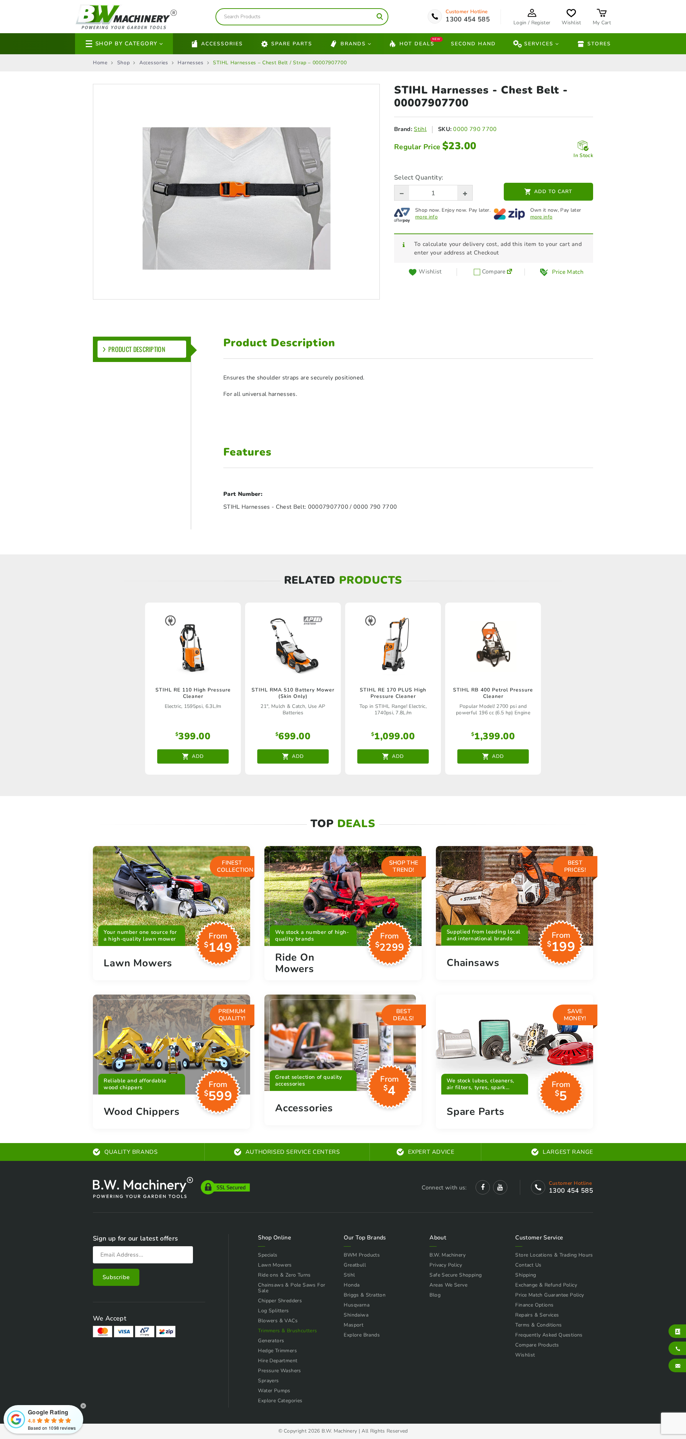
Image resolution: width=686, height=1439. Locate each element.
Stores (599, 43)
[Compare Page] (509, 272)
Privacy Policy (445, 1265)
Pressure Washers (279, 1370)
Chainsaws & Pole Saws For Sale (291, 1288)
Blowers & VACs (278, 1320)
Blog (435, 1295)
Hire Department (277, 1360)
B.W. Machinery (447, 1255)
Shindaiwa (356, 1315)
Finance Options (534, 1305)
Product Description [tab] (136, 349)
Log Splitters (273, 1310)
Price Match (567, 272)
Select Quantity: (418, 177)
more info (426, 217)
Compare (493, 272)
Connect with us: (444, 1188)
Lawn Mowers (275, 1265)
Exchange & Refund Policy (546, 1285)
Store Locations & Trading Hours (554, 1255)
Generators (271, 1340)
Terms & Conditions (538, 1325)
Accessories (222, 43)
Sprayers (268, 1380)
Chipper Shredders (280, 1300)
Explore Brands (362, 1335)
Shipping (525, 1275)
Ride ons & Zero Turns (284, 1275)
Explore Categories (280, 1400)
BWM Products (362, 1255)
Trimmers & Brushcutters (287, 1330)
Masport (353, 1325)
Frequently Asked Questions (548, 1335)
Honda (351, 1285)
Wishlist (525, 1355)
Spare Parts (291, 43)
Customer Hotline (467, 11)
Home (100, 62)
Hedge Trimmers (277, 1350)
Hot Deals (416, 43)
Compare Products (537, 1345)
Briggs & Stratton (365, 1295)
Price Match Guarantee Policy (549, 1295)
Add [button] (198, 756)
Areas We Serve (448, 1285)
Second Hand (473, 43)
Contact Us (528, 1265)
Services (538, 43)
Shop (123, 62)
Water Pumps (274, 1390)
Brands (353, 43)
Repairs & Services (537, 1315)
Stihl (420, 129)
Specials (267, 1255)
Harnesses (190, 62)
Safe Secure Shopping (455, 1275)
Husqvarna (356, 1305)
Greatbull (355, 1265)
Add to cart (553, 191)
